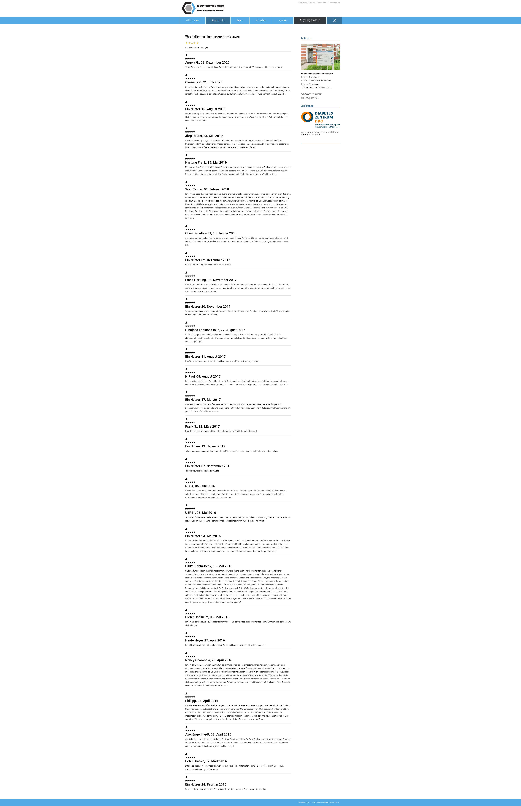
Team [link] (240, 20)
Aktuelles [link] (261, 20)
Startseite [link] (302, 2)
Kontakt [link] (312, 2)
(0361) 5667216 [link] (311, 20)
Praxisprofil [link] (218, 20)
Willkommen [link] (192, 20)
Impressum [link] (335, 2)
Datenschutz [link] (322, 2)
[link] (220, 8)
